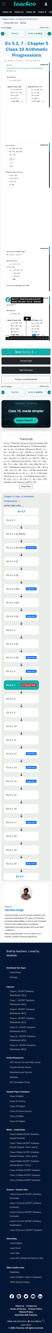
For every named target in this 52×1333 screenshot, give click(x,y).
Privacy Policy (35, 1309)
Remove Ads (26, 361)
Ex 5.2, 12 (20, 753)
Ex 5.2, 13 (20, 767)
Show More (26, 486)
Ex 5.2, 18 (11, 836)
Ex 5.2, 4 (10, 630)
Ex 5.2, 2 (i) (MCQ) (15, 534)
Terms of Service (18, 1309)
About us (19, 1306)
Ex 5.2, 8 (10, 699)
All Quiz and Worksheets (26, 379)
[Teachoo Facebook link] (12, 1296)
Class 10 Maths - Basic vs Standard (26, 1277)
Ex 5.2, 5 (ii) (20, 657)
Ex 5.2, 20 (20, 863)
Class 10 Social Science (21, 1111)
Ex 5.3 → (21, 876)
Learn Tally (15, 1253)
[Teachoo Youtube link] (33, 1296)
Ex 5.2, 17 (20, 822)
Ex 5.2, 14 (20, 781)
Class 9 (42, 12)
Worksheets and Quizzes (21, 1072)
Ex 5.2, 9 (10, 712)
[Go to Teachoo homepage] (24, 3)
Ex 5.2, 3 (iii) (20, 589)
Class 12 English (17, 1121)
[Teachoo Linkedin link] (40, 1296)
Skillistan (14, 1077)
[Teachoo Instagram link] (19, 1296)
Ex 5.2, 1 (10, 520)
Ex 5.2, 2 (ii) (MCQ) (20, 547)
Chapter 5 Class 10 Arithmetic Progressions (20, 19)
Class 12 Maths (17, 1116)
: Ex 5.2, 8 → (26, 351)
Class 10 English (17, 1106)
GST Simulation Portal (20, 1082)
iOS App (13, 977)
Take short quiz (26, 370)
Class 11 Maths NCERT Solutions (25, 1175)
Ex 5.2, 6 (20, 671)
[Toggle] (5, 4)
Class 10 (30, 12)
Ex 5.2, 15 (11, 795)
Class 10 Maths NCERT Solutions (25, 1170)
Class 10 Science (17, 1101)
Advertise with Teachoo (26, 1315)
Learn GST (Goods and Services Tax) (26, 1258)
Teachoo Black (30, 934)
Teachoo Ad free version (20, 1067)
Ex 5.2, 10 (11, 726)
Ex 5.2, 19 (11, 850)
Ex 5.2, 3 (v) (20, 616)
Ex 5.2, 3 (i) (12, 561)
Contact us (31, 1306)
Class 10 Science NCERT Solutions (26, 1230)
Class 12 (7, 12)
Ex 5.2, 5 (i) (12, 644)
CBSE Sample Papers (20, 1282)
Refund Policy (26, 1312)
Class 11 (19, 12)
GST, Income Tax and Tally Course (25, 1062)
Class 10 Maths (17, 1096)
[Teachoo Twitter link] (26, 1296)
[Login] (46, 4)
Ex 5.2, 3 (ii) (12, 575)
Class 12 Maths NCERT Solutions (25, 1180)
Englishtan (14, 1272)
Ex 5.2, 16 (11, 808)
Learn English (16, 1243)
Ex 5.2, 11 (11, 740)
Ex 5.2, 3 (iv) (12, 602)
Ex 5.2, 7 (20, 685)
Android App (15, 972)
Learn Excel (15, 1248)
